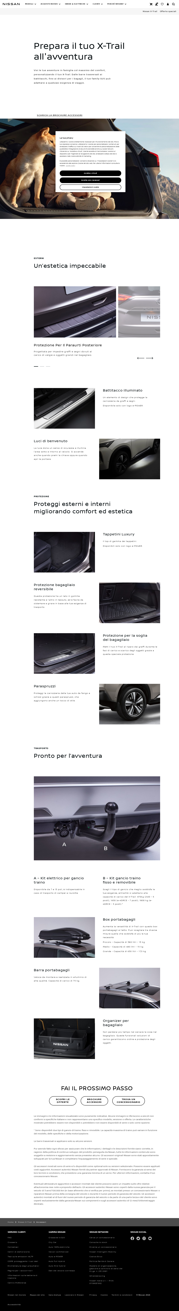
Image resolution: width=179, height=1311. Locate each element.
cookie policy (70, 166)
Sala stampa (55, 1295)
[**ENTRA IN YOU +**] (168, 4)
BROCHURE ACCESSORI (94, 1101)
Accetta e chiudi (90, 173)
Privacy (93, 1295)
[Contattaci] (156, 4)
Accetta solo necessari (90, 180)
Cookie (104, 1295)
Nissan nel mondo (17, 1295)
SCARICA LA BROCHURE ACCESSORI (60, 115)
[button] (30, 4)
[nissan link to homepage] (11, 4)
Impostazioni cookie (90, 187)
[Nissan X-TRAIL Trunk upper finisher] (149, 358)
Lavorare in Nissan (74, 1295)
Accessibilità (14, 1305)
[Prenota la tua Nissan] (151, 4)
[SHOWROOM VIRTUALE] (162, 4)
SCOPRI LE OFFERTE (63, 1101)
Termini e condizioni (122, 1295)
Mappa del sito (37, 1295)
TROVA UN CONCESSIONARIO (128, 1101)
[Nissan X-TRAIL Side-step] (141, 358)
